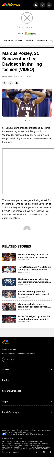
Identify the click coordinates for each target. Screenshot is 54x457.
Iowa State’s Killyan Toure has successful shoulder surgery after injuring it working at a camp (33, 255)
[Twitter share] (10, 83)
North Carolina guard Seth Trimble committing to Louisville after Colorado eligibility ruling (34, 293)
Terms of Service (37, 434)
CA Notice (26, 434)
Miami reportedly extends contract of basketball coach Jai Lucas (34, 305)
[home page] (11, 4)
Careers (13, 430)
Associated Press (24, 260)
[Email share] (16, 83)
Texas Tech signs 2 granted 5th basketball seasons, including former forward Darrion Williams (34, 317)
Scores (28, 40)
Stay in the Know (9, 349)
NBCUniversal (17, 438)
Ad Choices (15, 432)
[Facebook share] (4, 83)
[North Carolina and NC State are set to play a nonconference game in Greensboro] (9, 270)
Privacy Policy (26, 432)
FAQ (34, 430)
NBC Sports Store (44, 430)
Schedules (41, 40)
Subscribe (8, 359)
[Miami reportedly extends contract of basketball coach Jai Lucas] (9, 307)
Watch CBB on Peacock (13, 40)
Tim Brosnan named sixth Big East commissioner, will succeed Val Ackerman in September (34, 280)
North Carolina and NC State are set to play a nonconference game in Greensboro (34, 268)
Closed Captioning (24, 430)
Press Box (6, 432)
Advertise (5, 430)
